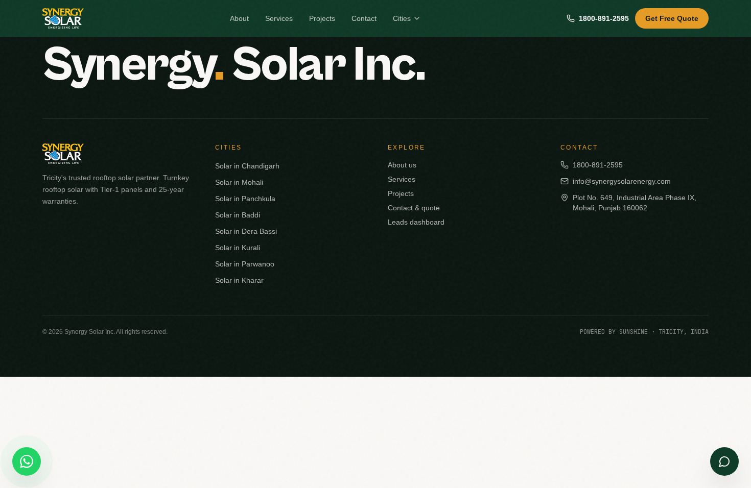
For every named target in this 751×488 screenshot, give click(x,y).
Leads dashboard (416, 222)
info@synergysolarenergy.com (622, 181)
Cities (402, 18)
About (239, 18)
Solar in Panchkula (245, 198)
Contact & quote (414, 208)
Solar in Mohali (239, 182)
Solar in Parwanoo (244, 264)
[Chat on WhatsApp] (26, 461)
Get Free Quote (671, 18)
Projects (322, 18)
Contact (364, 18)
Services (279, 18)
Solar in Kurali (237, 247)
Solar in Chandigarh (247, 166)
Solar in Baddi (237, 215)
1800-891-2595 (604, 18)
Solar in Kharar (239, 280)
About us (402, 165)
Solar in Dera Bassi (246, 231)
